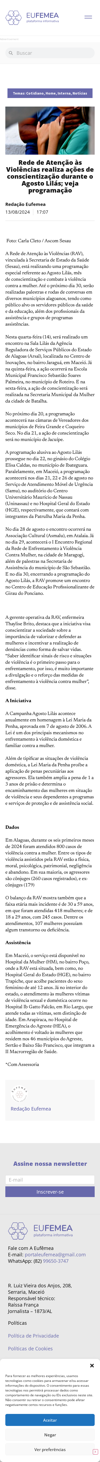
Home (51, 93)
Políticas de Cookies (30, 1348)
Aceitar (50, 1420)
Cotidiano (35, 93)
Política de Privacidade (33, 1335)
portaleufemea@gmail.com (55, 1254)
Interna (64, 93)
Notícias (80, 93)
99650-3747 (56, 1261)
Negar (50, 1434)
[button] (92, 1365)
